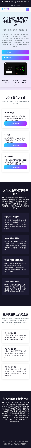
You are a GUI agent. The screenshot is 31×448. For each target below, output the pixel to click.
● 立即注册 (7, 58)
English (18, 5)
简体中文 (13, 5)
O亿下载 (5, 9)
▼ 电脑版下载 (16, 167)
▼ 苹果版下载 (16, 145)
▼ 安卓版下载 (16, 123)
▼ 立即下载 (7, 52)
